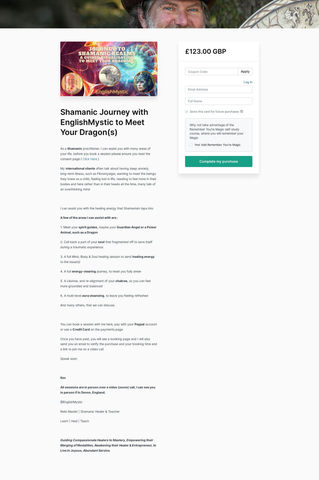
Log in (248, 82)
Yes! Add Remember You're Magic (217, 144)
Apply (245, 71)
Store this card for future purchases (216, 111)
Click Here (90, 159)
